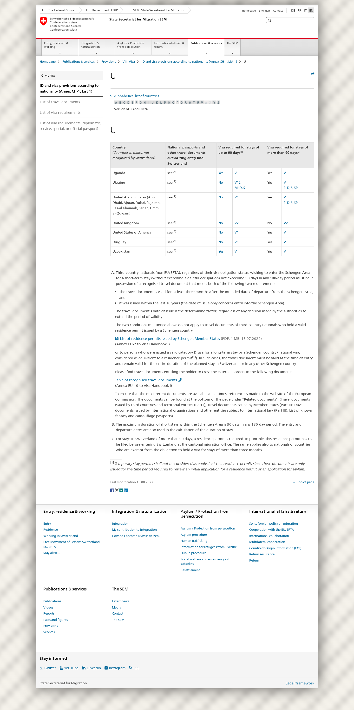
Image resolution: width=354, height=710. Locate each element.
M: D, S (240, 188)
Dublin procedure (193, 553)
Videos (48, 607)
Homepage (249, 10)
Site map (264, 10)
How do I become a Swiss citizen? (136, 536)
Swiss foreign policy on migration (273, 523)
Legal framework (300, 683)
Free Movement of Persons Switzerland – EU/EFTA (72, 544)
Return (254, 560)
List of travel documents (60, 102)
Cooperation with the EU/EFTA (271, 529)
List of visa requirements (60, 112)
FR (299, 10)
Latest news (120, 601)
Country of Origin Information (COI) (275, 548)
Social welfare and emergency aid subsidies (205, 561)
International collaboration (269, 536)
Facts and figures (55, 620)
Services (49, 632)
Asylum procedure (194, 534)
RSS (136, 668)
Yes (220, 173)
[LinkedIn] (126, 490)
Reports (48, 613)
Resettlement (190, 570)
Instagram (117, 668)
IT (305, 10)
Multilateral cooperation (267, 542)
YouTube (71, 668)
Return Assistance (262, 554)
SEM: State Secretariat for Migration (158, 10)
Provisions (108, 61)
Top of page (305, 482)
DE (293, 10)
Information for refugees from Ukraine (209, 547)
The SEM (232, 43)
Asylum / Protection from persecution (130, 44)
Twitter (50, 668)
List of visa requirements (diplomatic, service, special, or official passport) (70, 126)
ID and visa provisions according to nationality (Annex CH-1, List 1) (189, 61)
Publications (52, 601)
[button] (270, 20)
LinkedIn (94, 668)
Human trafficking (194, 541)
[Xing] (121, 490)
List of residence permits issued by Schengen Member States (191, 338)
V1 (237, 197)
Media (116, 607)
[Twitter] (117, 490)
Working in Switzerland (60, 536)
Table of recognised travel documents (146, 380)
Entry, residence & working (56, 44)
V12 (238, 182)
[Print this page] (312, 73)
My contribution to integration (134, 529)
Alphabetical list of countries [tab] (136, 96)
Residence (50, 529)
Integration (120, 523)
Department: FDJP (104, 10)
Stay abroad (51, 553)
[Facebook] (112, 490)
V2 (237, 223)
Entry (47, 523)
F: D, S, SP (291, 188)
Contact (278, 10)
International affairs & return (169, 44)
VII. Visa (129, 61)
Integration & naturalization (90, 44)
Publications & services (207, 44)
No (220, 182)
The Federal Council (62, 10)
